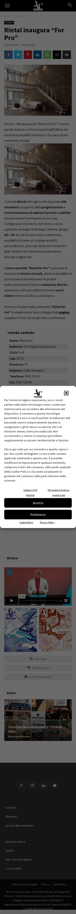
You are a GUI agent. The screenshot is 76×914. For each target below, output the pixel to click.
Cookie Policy (26, 522)
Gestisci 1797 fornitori (30, 492)
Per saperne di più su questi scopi (58, 492)
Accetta (38, 503)
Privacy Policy (47, 522)
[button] (66, 393)
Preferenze (38, 514)
